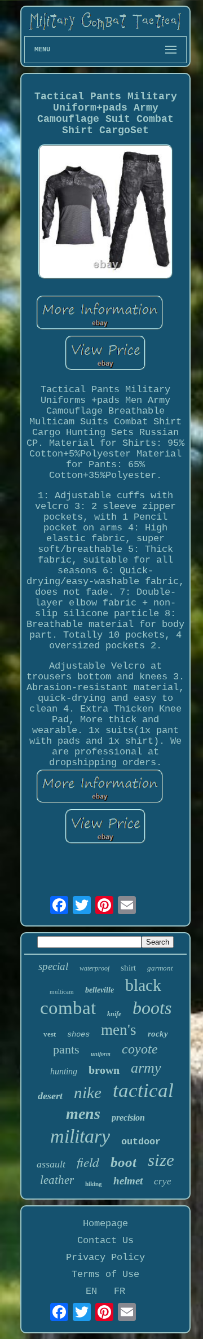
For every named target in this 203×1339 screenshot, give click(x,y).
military (80, 1136)
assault (51, 1164)
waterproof (94, 968)
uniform (101, 1054)
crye (162, 1181)
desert (50, 1095)
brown (104, 1070)
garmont (160, 968)
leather (57, 1180)
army (146, 1068)
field (88, 1161)
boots (152, 1008)
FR (119, 1291)
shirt (128, 967)
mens (83, 1113)
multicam (62, 991)
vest (49, 1034)
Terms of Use (105, 1274)
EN (91, 1291)
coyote (140, 1049)
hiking (93, 1183)
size (161, 1160)
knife (114, 1014)
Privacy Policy (105, 1257)
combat (68, 1008)
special (53, 966)
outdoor (141, 1141)
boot (123, 1162)
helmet (128, 1181)
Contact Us (105, 1240)
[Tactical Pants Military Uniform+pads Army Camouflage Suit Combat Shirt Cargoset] (105, 213)
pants (66, 1049)
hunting (63, 1071)
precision (128, 1117)
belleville (99, 990)
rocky (158, 1033)
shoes (78, 1034)
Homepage (105, 1223)
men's (118, 1029)
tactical (143, 1090)
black (143, 985)
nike (88, 1092)
